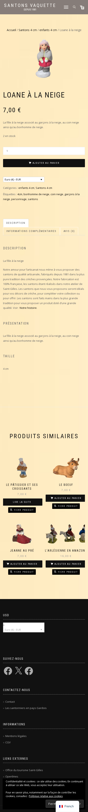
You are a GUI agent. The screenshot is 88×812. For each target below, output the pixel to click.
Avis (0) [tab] (69, 231)
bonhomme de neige (36, 194)
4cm (19, 194)
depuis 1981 (30, 9)
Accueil (11, 30)
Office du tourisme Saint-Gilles (24, 770)
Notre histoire (28, 308)
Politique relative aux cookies (46, 796)
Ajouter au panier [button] (67, 498)
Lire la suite (22, 502)
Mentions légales (16, 736)
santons (33, 199)
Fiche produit (24, 510)
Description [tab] (15, 222)
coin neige (57, 194)
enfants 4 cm (48, 30)
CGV (8, 742)
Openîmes (11, 776)
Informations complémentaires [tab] (31, 231)
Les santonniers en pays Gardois (26, 708)
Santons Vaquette (30, 5)
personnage (19, 199)
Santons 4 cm (28, 30)
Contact (10, 701)
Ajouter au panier (46, 163)
